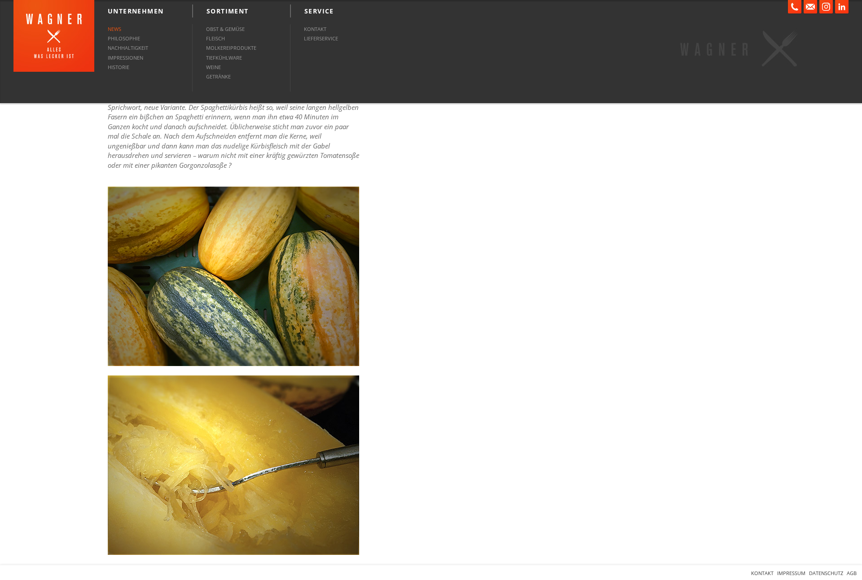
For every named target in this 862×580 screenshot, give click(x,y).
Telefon (794, 6)
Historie (118, 67)
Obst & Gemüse (225, 29)
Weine (213, 67)
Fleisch (215, 38)
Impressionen (125, 57)
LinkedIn (842, 6)
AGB (852, 573)
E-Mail (810, 6)
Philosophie (124, 38)
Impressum (791, 573)
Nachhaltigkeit (128, 47)
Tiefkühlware (224, 57)
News (114, 29)
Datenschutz (826, 573)
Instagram (826, 6)
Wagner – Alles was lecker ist (53, 36)
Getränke (218, 76)
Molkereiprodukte (231, 47)
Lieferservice (321, 38)
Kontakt (315, 29)
